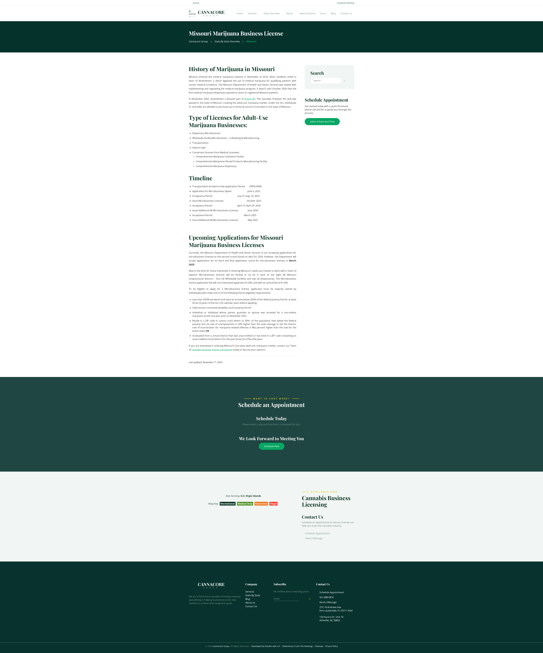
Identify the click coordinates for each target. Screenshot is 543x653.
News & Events (307, 13)
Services (252, 13)
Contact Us (346, 13)
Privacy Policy (331, 646)
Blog (333, 13)
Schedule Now (271, 446)
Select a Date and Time (322, 121)
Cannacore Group (198, 41)
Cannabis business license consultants (211, 349)
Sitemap (319, 646)
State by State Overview (227, 41)
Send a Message (313, 538)
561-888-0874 (326, 597)
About (289, 13)
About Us (250, 603)
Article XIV (249, 98)
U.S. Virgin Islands (251, 495)
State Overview (271, 13)
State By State (252, 595)
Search (195, 3)
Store (323, 13)
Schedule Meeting (345, 3)
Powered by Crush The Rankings (297, 646)
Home (240, 13)
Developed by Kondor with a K (266, 646)
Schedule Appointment (317, 533)
